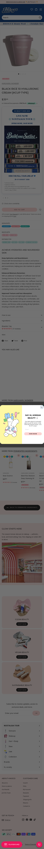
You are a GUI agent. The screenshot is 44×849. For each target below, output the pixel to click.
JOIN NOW (33, 433)
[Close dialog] (41, 407)
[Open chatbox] (39, 845)
